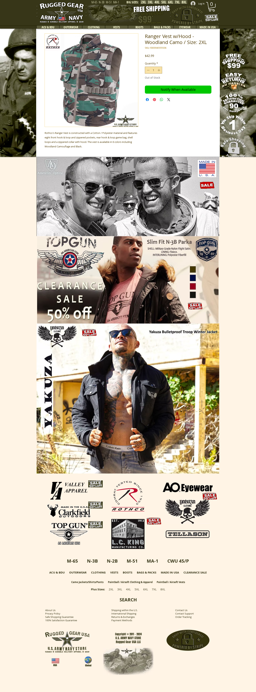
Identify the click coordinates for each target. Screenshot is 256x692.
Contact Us (181, 610)
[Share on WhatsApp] (161, 99)
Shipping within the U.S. (124, 610)
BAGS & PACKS (146, 572)
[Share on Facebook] (147, 99)
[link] (211, 6)
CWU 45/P (178, 561)
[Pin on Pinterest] (154, 99)
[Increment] (159, 70)
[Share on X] (168, 99)
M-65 (72, 561)
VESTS (114, 572)
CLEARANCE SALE (195, 572)
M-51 (132, 561)
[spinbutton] (153, 70)
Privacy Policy (52, 613)
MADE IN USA (170, 572)
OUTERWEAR (78, 572)
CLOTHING (98, 572)
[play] (211, 232)
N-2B (112, 561)
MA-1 (152, 561)
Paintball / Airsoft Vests (171, 582)
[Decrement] (147, 70)
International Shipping (123, 613)
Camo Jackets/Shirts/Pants (87, 582)
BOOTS (127, 572)
